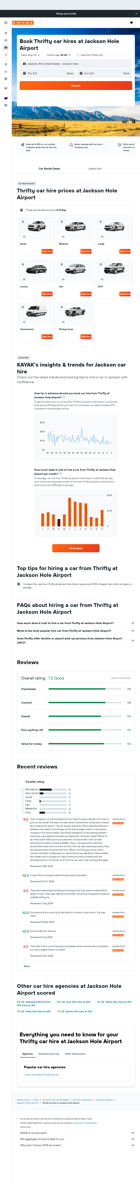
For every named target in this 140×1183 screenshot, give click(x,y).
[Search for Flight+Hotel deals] (5, 54)
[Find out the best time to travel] (5, 78)
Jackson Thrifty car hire (27, 1103)
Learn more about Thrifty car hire (42, 1074)
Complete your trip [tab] (48, 1053)
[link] (75, 548)
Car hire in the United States (56, 1099)
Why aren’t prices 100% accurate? (40, 1145)
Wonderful (31, 789)
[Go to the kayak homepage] (23, 23)
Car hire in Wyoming (82, 1099)
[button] (136, 13)
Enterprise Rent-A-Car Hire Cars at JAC (34, 1003)
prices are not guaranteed (85, 1123)
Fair (27, 804)
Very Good (31, 793)
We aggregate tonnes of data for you (42, 1139)
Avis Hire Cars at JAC (73, 1001)
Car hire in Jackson (104, 1099)
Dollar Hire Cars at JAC (114, 1001)
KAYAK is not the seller (33, 1133)
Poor (28, 812)
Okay (28, 800)
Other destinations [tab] (75, 1053)
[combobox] (30, 55)
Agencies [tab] (27, 1053)
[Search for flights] (5, 33)
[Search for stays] (5, 40)
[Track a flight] (5, 71)
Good (28, 797)
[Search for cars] (5, 47)
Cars (36, 1099)
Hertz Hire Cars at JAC (34, 1011)
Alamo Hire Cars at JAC (74, 1011)
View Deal (47, 251)
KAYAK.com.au (23, 1099)
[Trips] (5, 88)
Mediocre (31, 808)
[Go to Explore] (5, 64)
